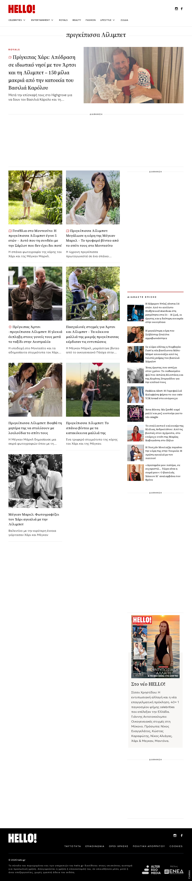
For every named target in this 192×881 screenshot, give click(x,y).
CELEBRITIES (15, 20)
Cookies (189, 874)
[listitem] (176, 9)
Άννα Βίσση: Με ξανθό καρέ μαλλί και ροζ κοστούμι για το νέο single (163, 413)
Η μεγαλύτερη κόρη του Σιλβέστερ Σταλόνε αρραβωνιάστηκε (159, 334)
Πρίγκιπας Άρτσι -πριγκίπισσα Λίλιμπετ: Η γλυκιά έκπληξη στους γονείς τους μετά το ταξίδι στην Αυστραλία (35, 334)
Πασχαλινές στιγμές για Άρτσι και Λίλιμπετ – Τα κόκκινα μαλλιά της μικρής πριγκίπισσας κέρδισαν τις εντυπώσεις (92, 334)
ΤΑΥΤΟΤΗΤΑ (72, 846)
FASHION (91, 20)
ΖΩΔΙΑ (124, 20)
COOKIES (176, 846)
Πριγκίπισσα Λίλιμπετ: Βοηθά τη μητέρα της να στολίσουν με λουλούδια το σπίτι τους (35, 427)
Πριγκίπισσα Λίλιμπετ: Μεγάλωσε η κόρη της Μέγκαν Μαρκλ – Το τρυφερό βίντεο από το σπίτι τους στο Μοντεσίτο (92, 238)
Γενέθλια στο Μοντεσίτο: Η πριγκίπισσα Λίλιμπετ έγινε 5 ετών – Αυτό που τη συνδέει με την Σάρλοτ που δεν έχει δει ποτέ (35, 238)
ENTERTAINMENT (40, 20)
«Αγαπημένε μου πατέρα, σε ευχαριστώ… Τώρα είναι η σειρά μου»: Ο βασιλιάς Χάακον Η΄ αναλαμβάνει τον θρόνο (162, 472)
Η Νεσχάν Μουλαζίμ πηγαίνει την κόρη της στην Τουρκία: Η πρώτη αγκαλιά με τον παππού (163, 452)
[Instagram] (175, 836)
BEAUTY (77, 20)
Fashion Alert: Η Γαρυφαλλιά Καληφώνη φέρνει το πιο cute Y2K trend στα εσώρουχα (163, 394)
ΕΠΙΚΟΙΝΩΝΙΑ (95, 846)
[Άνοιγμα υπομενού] (24, 20)
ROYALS (63, 20)
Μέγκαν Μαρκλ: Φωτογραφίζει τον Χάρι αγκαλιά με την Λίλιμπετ (33, 519)
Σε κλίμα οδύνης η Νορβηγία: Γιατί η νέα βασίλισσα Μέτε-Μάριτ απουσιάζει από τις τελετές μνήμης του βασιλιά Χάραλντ (163, 354)
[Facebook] (182, 836)
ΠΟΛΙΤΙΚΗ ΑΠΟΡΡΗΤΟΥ (149, 846)
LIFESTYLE (105, 20)
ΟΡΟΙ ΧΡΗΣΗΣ (118, 846)
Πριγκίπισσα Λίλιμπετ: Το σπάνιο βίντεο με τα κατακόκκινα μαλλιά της (87, 427)
